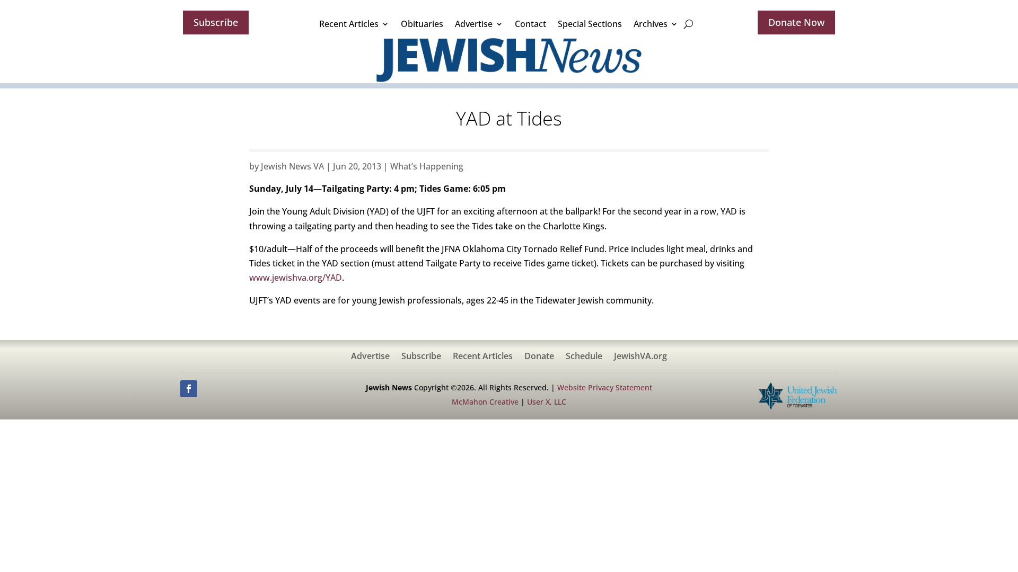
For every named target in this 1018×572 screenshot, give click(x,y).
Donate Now (796, 22)
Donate (539, 357)
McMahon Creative (485, 402)
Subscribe (216, 22)
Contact (530, 24)
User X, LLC (546, 402)
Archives (651, 24)
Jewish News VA (292, 166)
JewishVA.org (640, 357)
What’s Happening (426, 166)
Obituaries (422, 24)
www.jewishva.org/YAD (295, 277)
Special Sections (590, 24)
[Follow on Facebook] (188, 388)
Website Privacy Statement (604, 387)
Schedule (584, 357)
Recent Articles (349, 24)
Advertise (474, 24)
